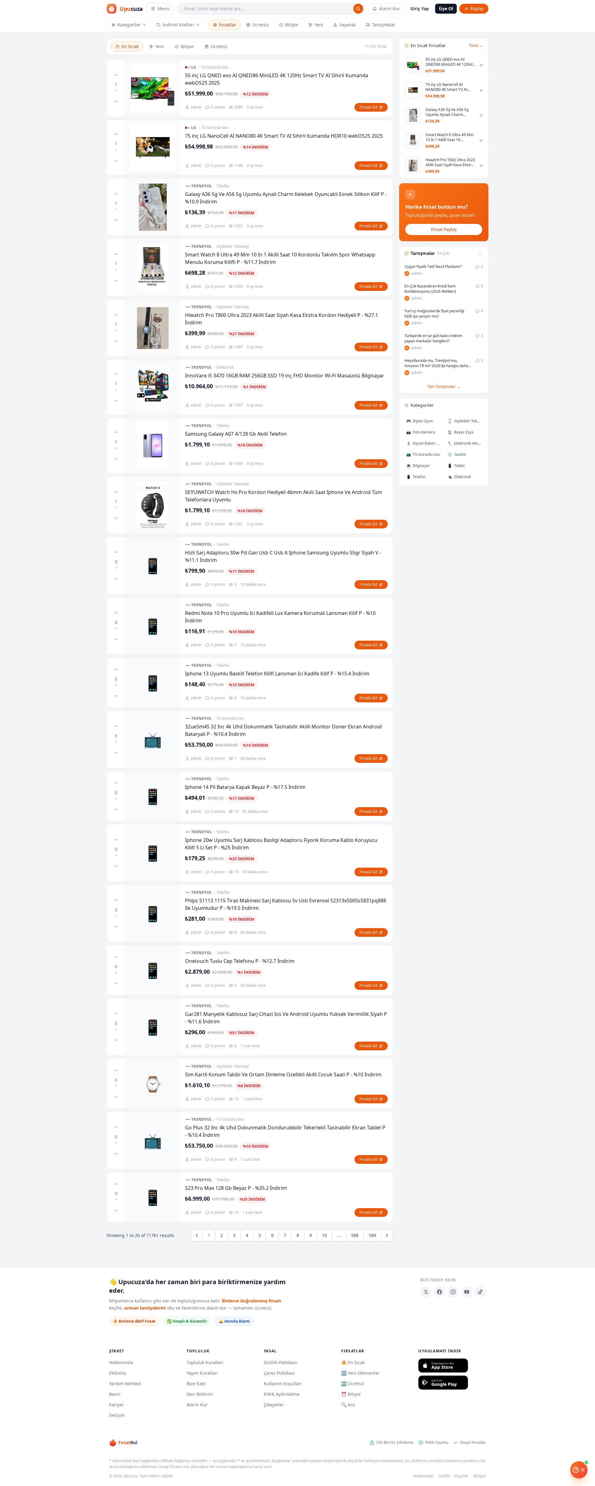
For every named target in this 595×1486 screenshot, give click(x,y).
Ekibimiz (117, 1373)
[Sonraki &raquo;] (387, 1235)
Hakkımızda (121, 1362)
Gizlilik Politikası (280, 1362)
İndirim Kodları (178, 25)
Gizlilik (443, 1476)
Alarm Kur (389, 8)
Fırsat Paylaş (444, 229)
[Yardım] (579, 1470)
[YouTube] (466, 1291)
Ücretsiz (260, 25)
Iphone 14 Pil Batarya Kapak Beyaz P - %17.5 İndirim (245, 787)
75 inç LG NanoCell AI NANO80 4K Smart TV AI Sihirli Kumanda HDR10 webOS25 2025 (284, 135)
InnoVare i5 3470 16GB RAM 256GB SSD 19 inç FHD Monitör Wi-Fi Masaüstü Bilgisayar (284, 375)
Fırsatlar (227, 25)
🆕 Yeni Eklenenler (360, 1373)
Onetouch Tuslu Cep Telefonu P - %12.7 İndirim (239, 961)
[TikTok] (480, 1291)
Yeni (319, 25)
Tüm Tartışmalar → (443, 386)
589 (372, 1235)
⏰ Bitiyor (351, 1394)
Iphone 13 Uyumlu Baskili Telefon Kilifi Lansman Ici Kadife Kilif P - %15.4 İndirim (277, 673)
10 (324, 1235)
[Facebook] (439, 1291)
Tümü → (476, 45)
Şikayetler (274, 1405)
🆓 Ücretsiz (352, 1383)
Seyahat (347, 25)
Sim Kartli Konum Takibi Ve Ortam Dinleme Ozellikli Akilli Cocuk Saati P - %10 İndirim (283, 1074)
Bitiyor (291, 25)
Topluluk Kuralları (205, 1362)
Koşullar (461, 1476)
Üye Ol (446, 8)
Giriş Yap (419, 8)
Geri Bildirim (200, 1394)
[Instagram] (453, 1291)
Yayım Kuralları (202, 1373)
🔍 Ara (348, 1405)
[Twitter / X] (425, 1291)
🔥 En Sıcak (353, 1362)
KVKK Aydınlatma (281, 1394)
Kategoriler (129, 25)
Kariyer (116, 1405)
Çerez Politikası (279, 1373)
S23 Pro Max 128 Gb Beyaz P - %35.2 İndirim (236, 1188)
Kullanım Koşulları (283, 1383)
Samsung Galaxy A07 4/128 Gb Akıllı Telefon (236, 433)
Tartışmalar (383, 25)
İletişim (117, 1415)
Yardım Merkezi (125, 1383)
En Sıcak (130, 46)
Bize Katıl (196, 1383)
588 (355, 1235)
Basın (115, 1394)
